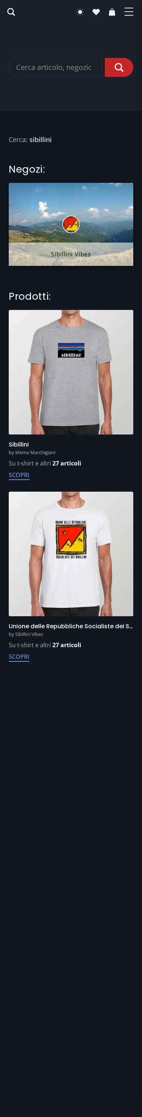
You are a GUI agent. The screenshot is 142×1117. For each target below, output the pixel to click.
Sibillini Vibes (29, 634)
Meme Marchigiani (35, 452)
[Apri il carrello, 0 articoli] (112, 12)
